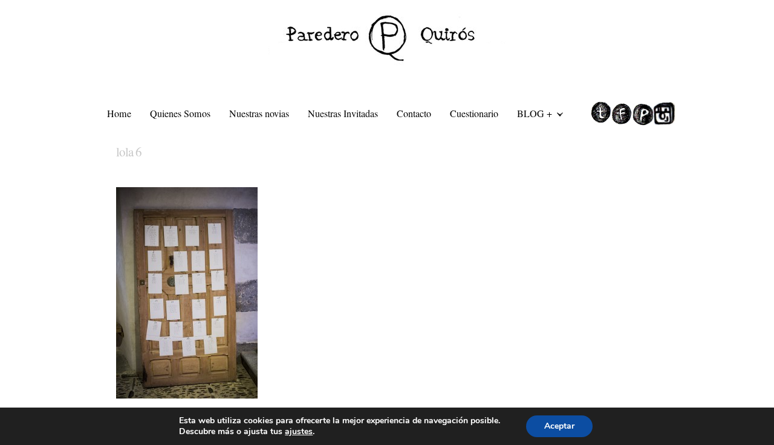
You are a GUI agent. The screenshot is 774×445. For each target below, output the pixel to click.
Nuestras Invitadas (343, 113)
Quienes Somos (180, 113)
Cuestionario (474, 113)
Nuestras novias (259, 113)
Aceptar (559, 426)
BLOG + (530, 115)
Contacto (414, 113)
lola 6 (128, 151)
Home (119, 113)
